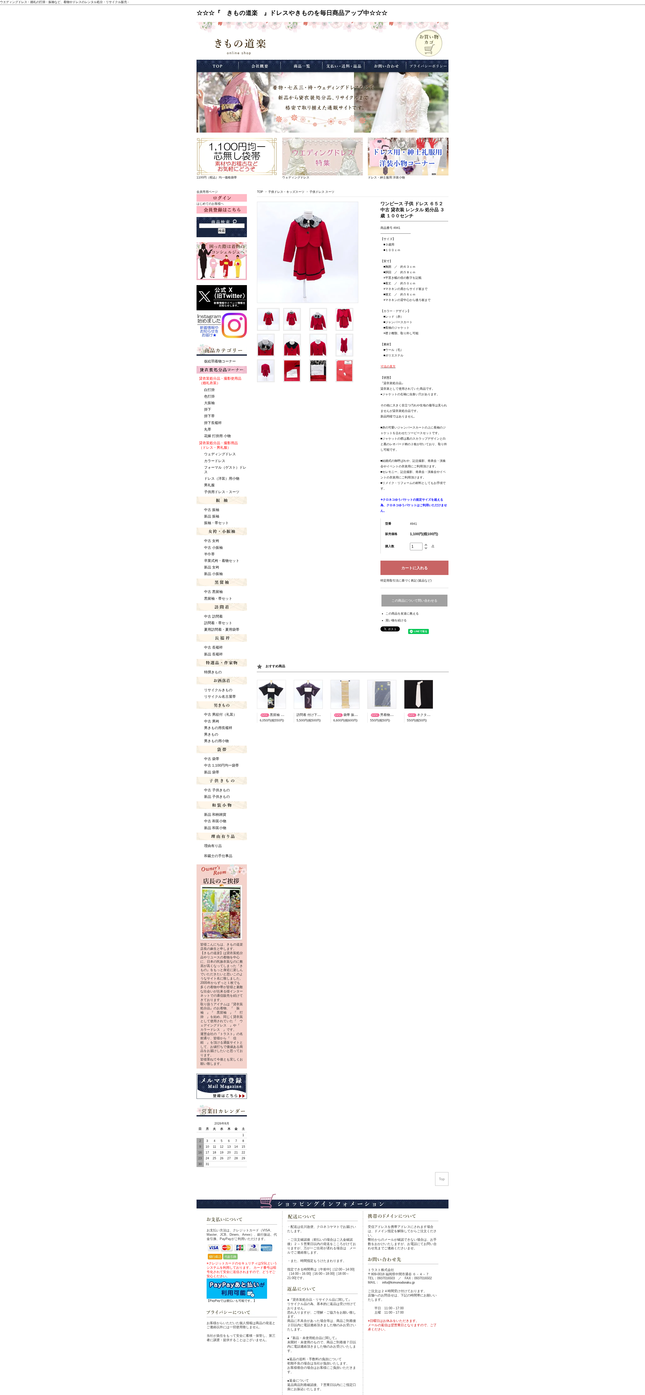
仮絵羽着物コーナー (220, 361)
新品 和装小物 (215, 828)
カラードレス (214, 461)
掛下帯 (209, 416)
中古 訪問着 (213, 616)
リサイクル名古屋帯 (220, 696)
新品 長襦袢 (213, 654)
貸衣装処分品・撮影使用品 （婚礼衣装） (220, 380)
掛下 (207, 409)
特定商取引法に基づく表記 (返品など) (406, 580)
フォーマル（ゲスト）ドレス (225, 469)
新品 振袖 (211, 516)
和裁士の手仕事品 (218, 856)
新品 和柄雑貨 (215, 814)
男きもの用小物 (216, 741)
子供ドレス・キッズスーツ (286, 192)
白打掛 (209, 390)
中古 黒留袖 (213, 592)
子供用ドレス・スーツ (221, 492)
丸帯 (207, 429)
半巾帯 (209, 554)
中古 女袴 (211, 541)
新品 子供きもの (217, 797)
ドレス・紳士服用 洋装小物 (386, 177)
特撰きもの (213, 672)
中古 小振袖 (213, 547)
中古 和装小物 (215, 821)
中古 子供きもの (217, 790)
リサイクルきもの (218, 690)
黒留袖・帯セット (218, 598)
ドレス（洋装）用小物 (221, 478)
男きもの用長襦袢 (218, 728)
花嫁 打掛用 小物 (217, 436)
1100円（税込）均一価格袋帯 (217, 177)
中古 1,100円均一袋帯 (221, 765)
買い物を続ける (396, 620)
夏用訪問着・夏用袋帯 (221, 629)
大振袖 (209, 403)
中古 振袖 (211, 510)
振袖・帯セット (216, 523)
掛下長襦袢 (213, 423)
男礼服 (209, 485)
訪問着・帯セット (218, 623)
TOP (260, 192)
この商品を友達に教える (402, 613)
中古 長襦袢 (213, 647)
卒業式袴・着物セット (221, 561)
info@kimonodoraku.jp (398, 1282)
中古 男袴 (211, 721)
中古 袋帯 (211, 759)
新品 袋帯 (211, 772)
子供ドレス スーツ (321, 192)
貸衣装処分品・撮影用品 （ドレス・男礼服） (218, 445)
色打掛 (209, 396)
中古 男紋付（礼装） (220, 714)
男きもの (211, 734)
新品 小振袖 (213, 574)
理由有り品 (213, 846)
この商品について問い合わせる (414, 600)
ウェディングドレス (295, 177)
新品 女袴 (211, 567)
